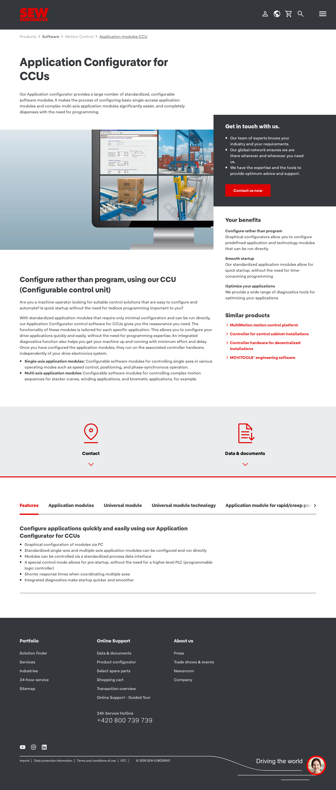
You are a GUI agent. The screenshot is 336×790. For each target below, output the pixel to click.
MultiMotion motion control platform (264, 325)
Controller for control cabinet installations (269, 334)
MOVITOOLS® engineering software (262, 357)
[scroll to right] (315, 505)
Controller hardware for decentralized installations (265, 346)
